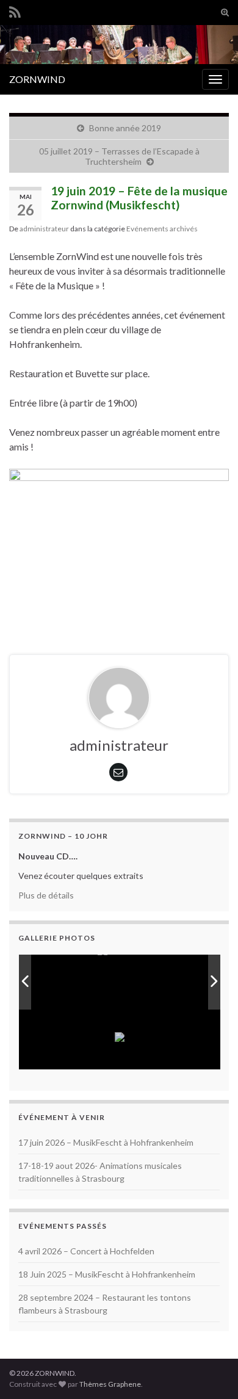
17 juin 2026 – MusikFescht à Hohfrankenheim (105, 1142)
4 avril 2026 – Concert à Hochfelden (86, 1251)
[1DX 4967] (152, 981)
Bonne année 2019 (125, 128)
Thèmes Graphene (110, 1384)
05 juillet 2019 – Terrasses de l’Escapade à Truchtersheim (119, 156)
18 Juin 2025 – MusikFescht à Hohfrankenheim (106, 1274)
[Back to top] (210, 1371)
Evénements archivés (162, 228)
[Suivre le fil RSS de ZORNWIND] (15, 10)
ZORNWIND (37, 79)
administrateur (44, 228)
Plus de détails (46, 895)
